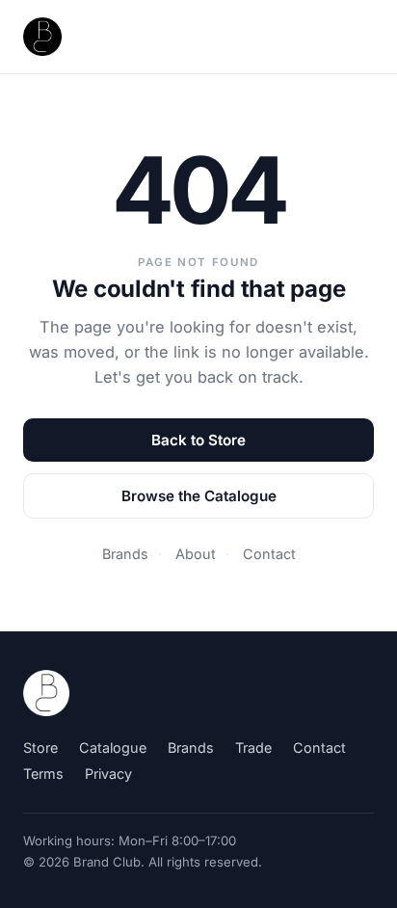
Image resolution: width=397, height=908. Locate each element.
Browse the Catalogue (199, 496)
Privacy (108, 773)
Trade (253, 747)
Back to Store (198, 440)
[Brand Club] (46, 693)
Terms (43, 773)
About (195, 554)
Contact (269, 554)
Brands (125, 554)
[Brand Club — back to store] (42, 36)
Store (40, 747)
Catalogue (112, 747)
